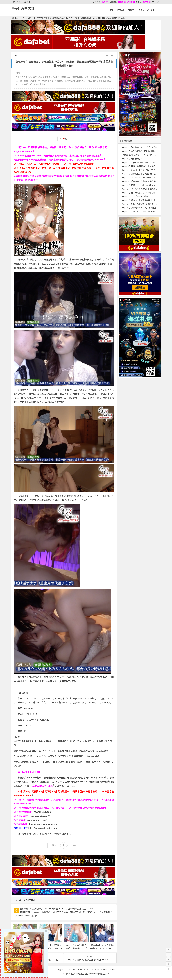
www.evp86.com (96, 778)
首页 (112, 10)
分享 (74, 845)
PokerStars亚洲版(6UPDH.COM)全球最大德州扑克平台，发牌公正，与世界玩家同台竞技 (57, 156)
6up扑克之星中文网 (51, 834)
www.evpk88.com (42, 812)
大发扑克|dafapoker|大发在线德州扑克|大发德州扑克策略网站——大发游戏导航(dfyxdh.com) (58, 160)
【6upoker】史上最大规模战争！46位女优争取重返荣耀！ (144, 193)
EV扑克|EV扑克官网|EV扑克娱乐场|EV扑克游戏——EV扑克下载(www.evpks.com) (53, 164)
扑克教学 (130, 10)
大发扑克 (96, 2)
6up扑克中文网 (23, 8)
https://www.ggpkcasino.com (42, 828)
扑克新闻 (120, 10)
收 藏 (63, 139)
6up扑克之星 (75, 909)
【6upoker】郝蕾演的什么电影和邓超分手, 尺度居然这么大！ (146, 181)
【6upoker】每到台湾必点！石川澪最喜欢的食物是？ (142, 151)
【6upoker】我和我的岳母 (131, 159)
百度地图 (103, 969)
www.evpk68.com (39, 816)
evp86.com (82, 782)
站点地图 (95, 969)
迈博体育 (113, 2)
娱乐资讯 (150, 10)
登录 (29, 2)
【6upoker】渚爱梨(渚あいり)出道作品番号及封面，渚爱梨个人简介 (50, 948)
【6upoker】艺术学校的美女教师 (134, 196)
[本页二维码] (168, 969)
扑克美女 (140, 10)
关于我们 (156, 2)
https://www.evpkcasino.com (42, 824)
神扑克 (139, 2)
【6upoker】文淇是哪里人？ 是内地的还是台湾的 (141, 208)
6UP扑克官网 (25, 18)
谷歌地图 (111, 969)
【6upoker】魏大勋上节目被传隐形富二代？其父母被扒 (143, 177)
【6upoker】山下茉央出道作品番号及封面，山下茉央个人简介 (102, 948)
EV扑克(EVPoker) (31, 772)
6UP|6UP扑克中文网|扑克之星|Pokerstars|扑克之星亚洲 (86, 973)
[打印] (107, 55)
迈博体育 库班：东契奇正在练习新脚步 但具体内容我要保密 (145, 155)
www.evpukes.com (36, 820)
